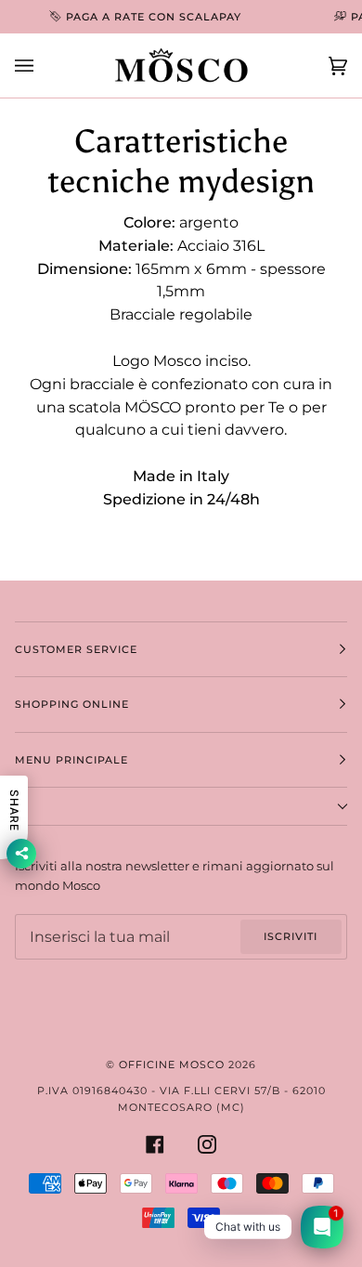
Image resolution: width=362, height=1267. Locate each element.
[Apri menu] (43, 65)
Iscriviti (290, 936)
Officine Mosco (172, 1064)
